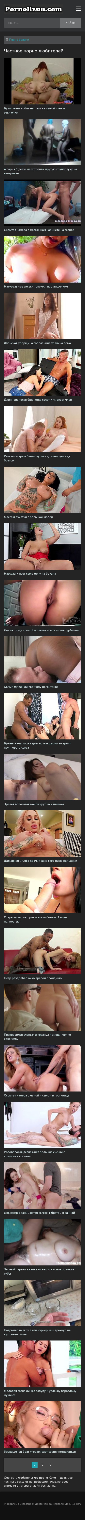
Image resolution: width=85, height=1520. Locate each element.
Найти (70, 23)
